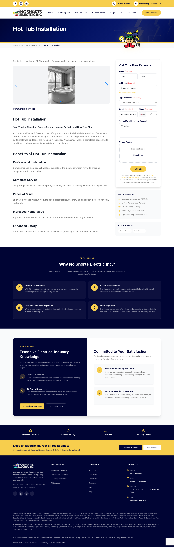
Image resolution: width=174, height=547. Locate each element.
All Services (55, 483)
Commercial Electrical (59, 475)
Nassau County (125, 231)
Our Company (64, 13)
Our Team (93, 475)
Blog (90, 492)
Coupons (132, 13)
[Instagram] (21, 3)
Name (126, 71)
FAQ (121, 13)
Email (126, 109)
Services (24, 45)
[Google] (26, 493)
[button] (16, 84)
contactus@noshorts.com (140, 481)
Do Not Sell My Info (57, 543)
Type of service (130, 98)
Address (127, 83)
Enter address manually (127, 93)
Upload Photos (125, 142)
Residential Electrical (59, 470)
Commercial (35, 45)
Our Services (81, 13)
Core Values (93, 479)
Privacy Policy (134, 177)
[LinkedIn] (26, 3)
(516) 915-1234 (136, 474)
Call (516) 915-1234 (34, 406)
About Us (92, 470)
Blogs (112, 13)
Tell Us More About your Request (133, 121)
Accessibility (43, 543)
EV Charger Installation (60, 479)
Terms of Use (18, 543)
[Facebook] (15, 3)
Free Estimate (151, 13)
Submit (138, 169)
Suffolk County (139, 231)
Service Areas (98, 13)
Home (50, 13)
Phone (146, 109)
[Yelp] (32, 493)
